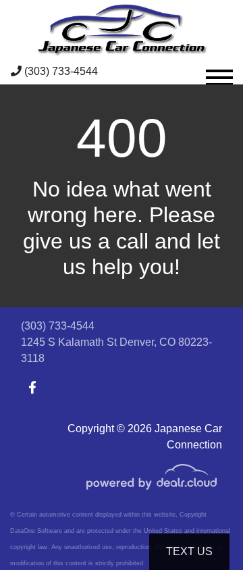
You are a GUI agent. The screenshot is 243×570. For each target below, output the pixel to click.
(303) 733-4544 (60, 71)
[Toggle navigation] (219, 71)
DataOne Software (36, 530)
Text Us (189, 551)
